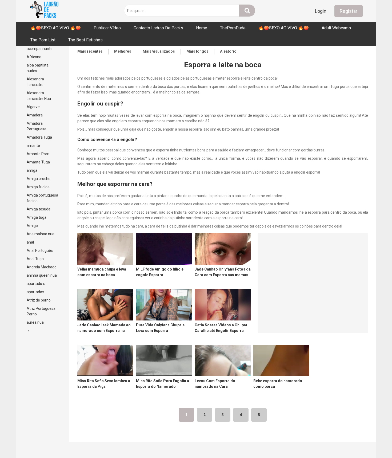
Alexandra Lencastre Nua (39, 96)
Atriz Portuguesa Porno (41, 311)
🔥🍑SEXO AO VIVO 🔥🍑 (55, 27)
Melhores (122, 51)
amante (33, 145)
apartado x (36, 283)
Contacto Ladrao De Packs (158, 27)
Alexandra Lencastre (35, 82)
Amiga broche (38, 179)
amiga (32, 170)
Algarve (33, 107)
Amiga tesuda (38, 209)
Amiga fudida (38, 187)
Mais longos (197, 51)
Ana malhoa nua (40, 234)
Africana (34, 57)
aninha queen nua (42, 275)
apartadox (35, 292)
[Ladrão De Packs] (44, 11)
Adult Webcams (336, 27)
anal (30, 242)
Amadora (35, 115)
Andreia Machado (42, 267)
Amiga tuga (36, 217)
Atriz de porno (39, 300)
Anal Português (40, 250)
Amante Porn (38, 154)
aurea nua (35, 322)
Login (320, 11)
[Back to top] (374, 441)
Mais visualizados (159, 51)
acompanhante (40, 48)
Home (201, 27)
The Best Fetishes (85, 39)
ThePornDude (233, 27)
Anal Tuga (35, 259)
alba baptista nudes (38, 68)
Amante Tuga (38, 162)
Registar (348, 11)
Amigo (32, 226)
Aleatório (228, 51)
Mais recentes (90, 51)
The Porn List (42, 39)
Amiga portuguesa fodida (42, 198)
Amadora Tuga (39, 137)
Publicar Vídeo (107, 27)
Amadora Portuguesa (36, 126)
